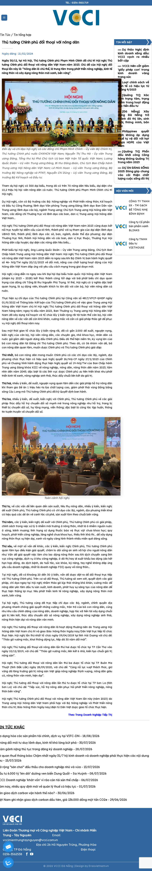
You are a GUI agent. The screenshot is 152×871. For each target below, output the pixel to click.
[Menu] (4, 18)
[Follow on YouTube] (31, 854)
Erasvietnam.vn (99, 866)
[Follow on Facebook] (26, 854)
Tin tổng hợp (22, 35)
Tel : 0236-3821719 (77, 2)
